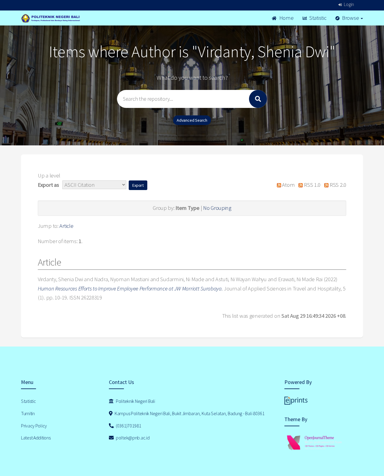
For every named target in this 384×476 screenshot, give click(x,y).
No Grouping (217, 207)
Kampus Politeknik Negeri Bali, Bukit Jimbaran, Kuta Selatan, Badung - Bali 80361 (189, 413)
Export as (48, 184)
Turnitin (28, 413)
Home (286, 17)
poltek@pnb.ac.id (132, 438)
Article (66, 225)
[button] (138, 185)
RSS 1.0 (311, 184)
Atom (288, 184)
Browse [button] (350, 17)
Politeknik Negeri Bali (135, 401)
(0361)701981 (128, 426)
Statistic (317, 17)
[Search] (258, 99)
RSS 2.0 (337, 184)
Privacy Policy (34, 426)
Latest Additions (36, 438)
